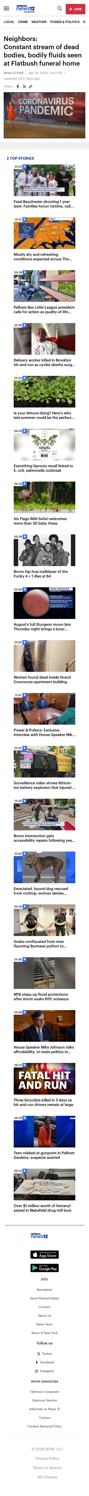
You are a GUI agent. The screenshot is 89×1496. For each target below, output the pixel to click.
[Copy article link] (30, 86)
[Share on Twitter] (24, 86)
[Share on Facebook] (18, 86)
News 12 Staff (14, 73)
